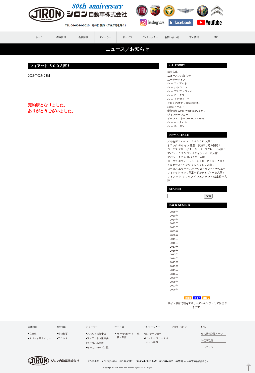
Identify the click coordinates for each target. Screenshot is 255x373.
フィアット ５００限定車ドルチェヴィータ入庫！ (196, 172)
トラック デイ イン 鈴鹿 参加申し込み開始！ (194, 145)
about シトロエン (177, 87)
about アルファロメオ (179, 91)
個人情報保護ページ (212, 333)
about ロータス (175, 95)
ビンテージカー (149, 37)
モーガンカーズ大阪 (98, 347)
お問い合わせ (172, 37)
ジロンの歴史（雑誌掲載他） (184, 102)
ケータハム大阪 (95, 343)
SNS (216, 37)
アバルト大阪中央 (96, 333)
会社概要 (63, 333)
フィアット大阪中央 (98, 338)
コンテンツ (207, 347)
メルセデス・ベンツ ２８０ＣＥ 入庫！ (190, 141)
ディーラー (105, 37)
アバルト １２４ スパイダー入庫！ (187, 156)
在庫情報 (61, 37)
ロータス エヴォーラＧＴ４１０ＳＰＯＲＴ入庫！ (196, 160)
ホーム (39, 37)
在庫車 (32, 333)
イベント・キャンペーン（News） (187, 118)
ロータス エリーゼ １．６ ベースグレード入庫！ (196, 149)
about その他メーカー (179, 98)
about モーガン (175, 126)
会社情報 (83, 37)
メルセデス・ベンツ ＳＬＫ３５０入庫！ (191, 164)
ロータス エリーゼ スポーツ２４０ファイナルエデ (196, 168)
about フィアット (177, 83)
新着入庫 (172, 71)
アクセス (63, 338)
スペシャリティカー (40, 338)
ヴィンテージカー (177, 114)
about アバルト (175, 106)
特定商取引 (207, 340)
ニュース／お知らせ (179, 75)
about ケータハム (177, 122)
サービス (127, 37)
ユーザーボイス (176, 79)
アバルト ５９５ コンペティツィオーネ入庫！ (193, 153)
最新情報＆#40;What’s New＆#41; (186, 110)
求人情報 (194, 37)
